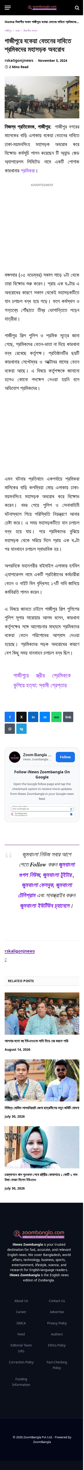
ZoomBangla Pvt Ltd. (38, 1437)
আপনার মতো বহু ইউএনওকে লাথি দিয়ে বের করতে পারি (36, 1040)
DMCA (21, 1323)
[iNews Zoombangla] (42, 8)
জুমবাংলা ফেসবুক (37, 885)
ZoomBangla (42, 1442)
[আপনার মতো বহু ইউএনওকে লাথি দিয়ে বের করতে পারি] (42, 1013)
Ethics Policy (57, 1345)
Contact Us (57, 1301)
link (68, 717)
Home (9, 21)
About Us (21, 1301)
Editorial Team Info (21, 1348)
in (33, 717)
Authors (57, 1334)
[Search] (76, 7)
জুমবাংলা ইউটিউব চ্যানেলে (44, 905)
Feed (21, 1334)
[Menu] (8, 7)
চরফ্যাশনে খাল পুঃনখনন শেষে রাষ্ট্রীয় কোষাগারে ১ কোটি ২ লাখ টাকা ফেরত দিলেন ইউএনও (41, 1177)
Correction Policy (21, 1362)
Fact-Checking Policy (57, 1365)
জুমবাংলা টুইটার (57, 875)
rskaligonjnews (19, 60)
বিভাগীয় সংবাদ (23, 21)
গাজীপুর (8, 31)
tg (21, 728)
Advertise (57, 1312)
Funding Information (21, 1382)
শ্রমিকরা (28, 170)
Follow (65, 757)
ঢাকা (18, 31)
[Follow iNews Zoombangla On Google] (42, 811)
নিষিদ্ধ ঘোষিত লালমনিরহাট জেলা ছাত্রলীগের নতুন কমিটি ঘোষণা (42, 1107)
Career (21, 1312)
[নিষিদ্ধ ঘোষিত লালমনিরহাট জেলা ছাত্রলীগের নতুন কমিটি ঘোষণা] (42, 1080)
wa (56, 717)
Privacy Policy (57, 1323)
